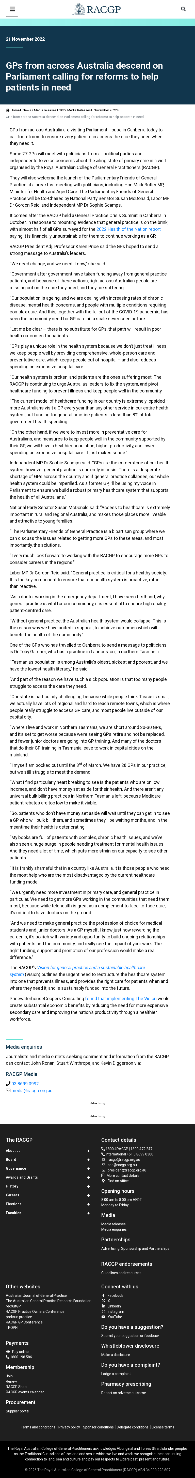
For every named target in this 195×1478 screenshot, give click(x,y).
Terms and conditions (38, 1427)
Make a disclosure (115, 1355)
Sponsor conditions (98, 1427)
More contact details (123, 1176)
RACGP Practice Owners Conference (35, 1311)
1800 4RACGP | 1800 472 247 (128, 1149)
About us (13, 1151)
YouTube (115, 1317)
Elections (14, 1204)
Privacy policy (69, 1427)
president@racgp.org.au (127, 1170)
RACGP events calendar (25, 1392)
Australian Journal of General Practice (36, 1295)
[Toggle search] (183, 9)
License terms (163, 1427)
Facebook (115, 1295)
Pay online (20, 1352)
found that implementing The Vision (121, 998)
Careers (12, 1195)
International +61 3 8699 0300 (129, 1154)
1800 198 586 (20, 1357)
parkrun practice (19, 1317)
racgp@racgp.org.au (124, 1159)
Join (9, 1376)
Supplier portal (17, 1411)
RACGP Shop (16, 1387)
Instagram (116, 1311)
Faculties (13, 1213)
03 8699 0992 (25, 1083)
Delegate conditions (133, 1427)
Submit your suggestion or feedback (130, 1336)
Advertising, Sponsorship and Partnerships (135, 1248)
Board (11, 1159)
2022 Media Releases (75, 110)
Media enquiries (114, 1229)
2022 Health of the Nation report (128, 229)
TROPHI (12, 1327)
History (12, 1186)
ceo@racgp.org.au (122, 1165)
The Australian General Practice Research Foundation (48, 1301)
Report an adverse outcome (123, 1393)
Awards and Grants (22, 1177)
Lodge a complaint (116, 1374)
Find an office (118, 1181)
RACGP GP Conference (24, 1322)
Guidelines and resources (121, 1273)
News (27, 110)
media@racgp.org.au (32, 1090)
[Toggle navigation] (12, 9)
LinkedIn (114, 1306)
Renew (11, 1381)
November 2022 (105, 110)
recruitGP (13, 1306)
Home (15, 110)
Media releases (45, 110)
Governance (16, 1168)
